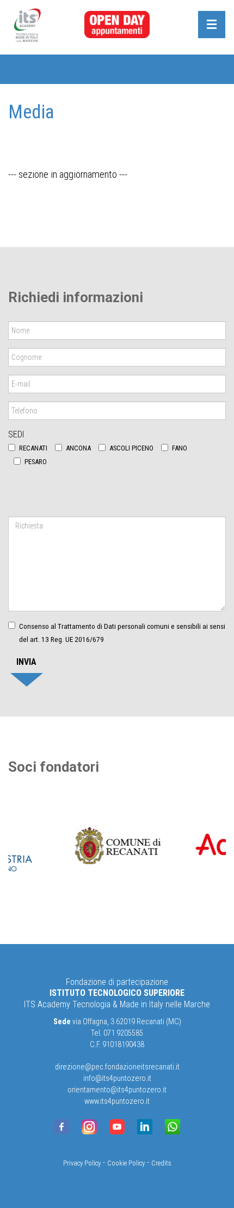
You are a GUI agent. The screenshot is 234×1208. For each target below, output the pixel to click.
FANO (179, 448)
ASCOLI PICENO (131, 448)
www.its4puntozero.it (117, 1101)
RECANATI (33, 448)
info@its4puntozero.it (117, 1078)
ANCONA (78, 448)
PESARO (35, 462)
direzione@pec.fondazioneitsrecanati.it (117, 1067)
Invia (26, 662)
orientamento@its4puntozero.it (117, 1090)
